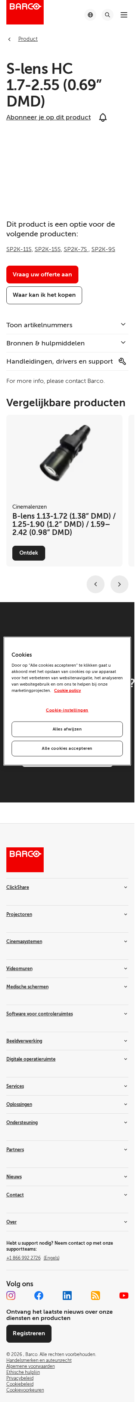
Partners (15, 1149)
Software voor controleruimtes (39, 1014)
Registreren (29, 1333)
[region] (67, 701)
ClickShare (17, 887)
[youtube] (123, 1295)
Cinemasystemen (24, 941)
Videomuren (19, 968)
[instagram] (10, 1295)
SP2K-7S (76, 249)
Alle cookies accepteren (67, 748)
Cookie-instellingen (67, 710)
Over (11, 1222)
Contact (15, 1195)
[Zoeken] (107, 15)
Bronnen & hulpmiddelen (45, 343)
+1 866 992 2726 (32, 1258)
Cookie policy (67, 690)
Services (15, 1086)
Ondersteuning (22, 1122)
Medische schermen (27, 986)
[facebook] (38, 1295)
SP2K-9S (103, 249)
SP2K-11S (19, 249)
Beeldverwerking (24, 1041)
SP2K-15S (48, 249)
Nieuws (14, 1176)
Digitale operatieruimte (31, 1059)
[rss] (95, 1295)
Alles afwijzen (67, 729)
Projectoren (19, 914)
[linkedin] (67, 1295)
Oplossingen (19, 1104)
